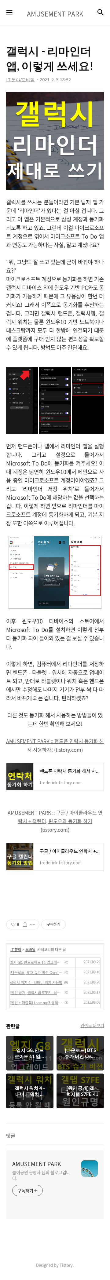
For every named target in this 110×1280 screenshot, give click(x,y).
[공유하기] (25, 924)
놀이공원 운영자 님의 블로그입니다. (41, 1175)
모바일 (30, 949)
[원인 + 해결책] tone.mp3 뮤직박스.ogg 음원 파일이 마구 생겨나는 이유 (36, 1002)
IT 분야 (15, 949)
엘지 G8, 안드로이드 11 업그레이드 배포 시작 (36, 962)
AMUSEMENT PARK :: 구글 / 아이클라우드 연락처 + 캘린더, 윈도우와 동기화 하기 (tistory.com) (55, 821)
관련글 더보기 (92, 1025)
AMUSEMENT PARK (36, 1164)
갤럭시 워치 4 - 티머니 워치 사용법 (36, 982)
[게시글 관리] (32, 924)
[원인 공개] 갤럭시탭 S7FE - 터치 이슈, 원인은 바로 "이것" (36, 992)
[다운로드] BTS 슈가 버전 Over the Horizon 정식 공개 (36, 972)
